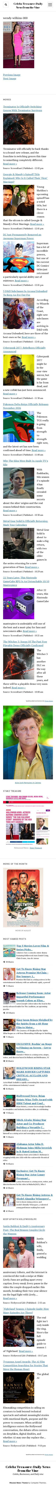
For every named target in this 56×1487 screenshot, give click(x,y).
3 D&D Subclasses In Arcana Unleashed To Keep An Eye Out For (25, 293)
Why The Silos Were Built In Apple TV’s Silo (25, 462)
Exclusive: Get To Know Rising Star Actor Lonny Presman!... (30, 1174)
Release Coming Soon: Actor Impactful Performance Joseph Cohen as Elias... (33, 996)
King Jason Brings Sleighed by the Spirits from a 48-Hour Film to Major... (34, 1023)
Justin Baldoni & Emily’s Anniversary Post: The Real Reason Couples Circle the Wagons (24, 1229)
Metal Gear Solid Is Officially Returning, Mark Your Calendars (25, 522)
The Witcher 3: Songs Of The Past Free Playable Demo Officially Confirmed (25, 643)
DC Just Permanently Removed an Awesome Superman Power (22, 236)
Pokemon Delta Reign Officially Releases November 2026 (25, 406)
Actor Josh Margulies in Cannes (28, 782)
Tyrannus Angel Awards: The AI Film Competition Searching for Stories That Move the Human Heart (25, 1365)
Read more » (10, 163)
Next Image (9, 78)
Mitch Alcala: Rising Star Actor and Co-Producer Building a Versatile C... (31, 1123)
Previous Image (11, 74)
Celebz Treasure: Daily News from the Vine (28, 1469)
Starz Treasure (36, 848)
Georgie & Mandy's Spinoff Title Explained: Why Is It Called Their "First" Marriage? (25, 178)
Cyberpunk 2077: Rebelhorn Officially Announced (24, 349)
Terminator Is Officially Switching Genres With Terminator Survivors (22, 108)
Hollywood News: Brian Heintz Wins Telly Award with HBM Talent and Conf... (34, 1099)
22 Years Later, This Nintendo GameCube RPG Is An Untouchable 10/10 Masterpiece (26, 581)
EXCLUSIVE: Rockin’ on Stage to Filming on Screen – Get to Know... (34, 1047)
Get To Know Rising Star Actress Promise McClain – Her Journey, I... (32, 972)
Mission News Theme (18, 1483)
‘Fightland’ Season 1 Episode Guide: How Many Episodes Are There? (26, 1310)
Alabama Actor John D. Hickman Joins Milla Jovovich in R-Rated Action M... (34, 1147)
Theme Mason (49, 701)
